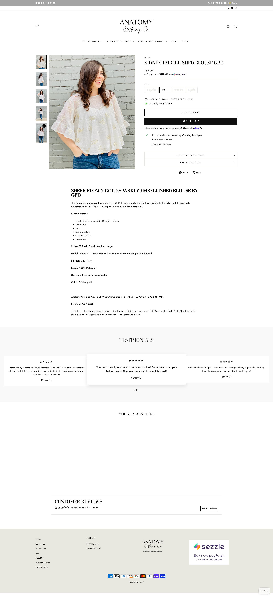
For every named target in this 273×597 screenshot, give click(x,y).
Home (147, 57)
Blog (38, 553)
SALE (174, 41)
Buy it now (191, 121)
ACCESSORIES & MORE (151, 41)
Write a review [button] (209, 508)
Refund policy (42, 567)
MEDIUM (178, 90)
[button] (190, 74)
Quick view (59, 467)
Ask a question (191, 162)
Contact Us (40, 543)
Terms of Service (43, 562)
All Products (41, 548)
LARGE (191, 90)
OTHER (185, 41)
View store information (161, 144)
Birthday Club (93, 543)
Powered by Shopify (136, 582)
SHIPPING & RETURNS (191, 155)
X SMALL (151, 90)
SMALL (165, 90)
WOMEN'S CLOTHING (119, 41)
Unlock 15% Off (94, 548)
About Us (39, 557)
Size (147, 84)
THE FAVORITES (91, 41)
